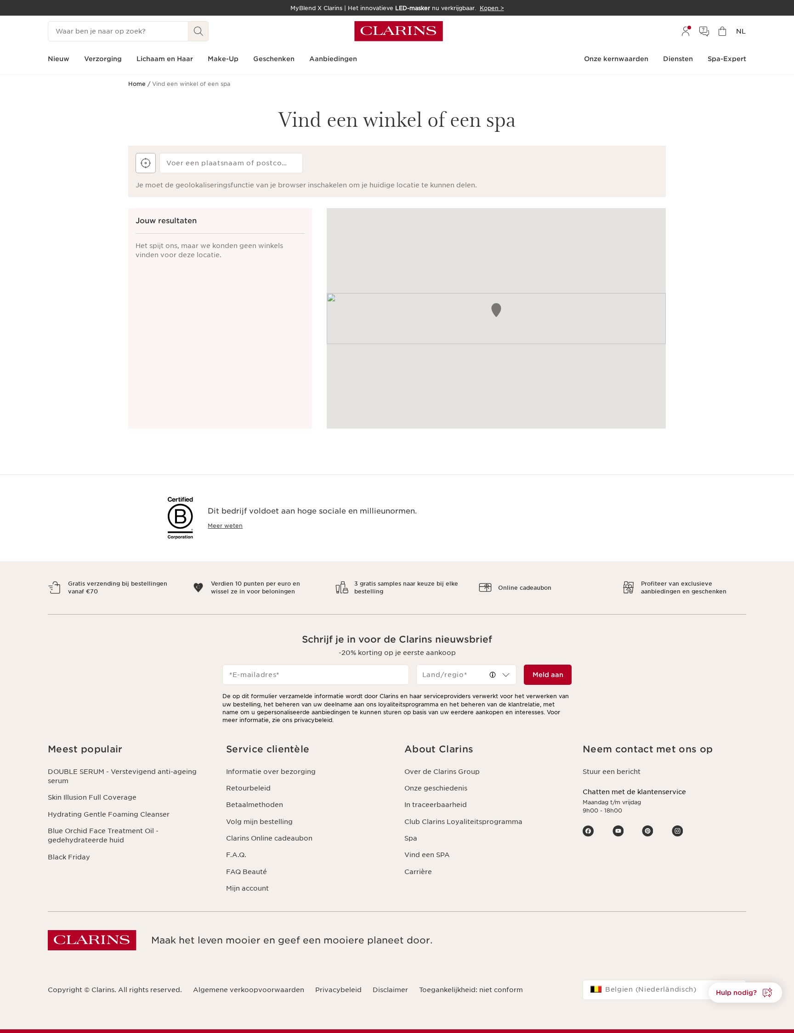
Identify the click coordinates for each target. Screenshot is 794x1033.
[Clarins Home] (399, 31)
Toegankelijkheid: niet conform (471, 989)
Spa (410, 838)
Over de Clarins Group (442, 771)
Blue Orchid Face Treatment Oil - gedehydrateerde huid (103, 835)
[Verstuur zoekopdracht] (198, 31)
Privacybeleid (338, 989)
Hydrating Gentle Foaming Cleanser (109, 814)
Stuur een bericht (612, 771)
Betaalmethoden (254, 804)
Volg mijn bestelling (259, 821)
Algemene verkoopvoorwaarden (248, 989)
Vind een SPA (427, 854)
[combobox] (466, 675)
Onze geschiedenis (435, 788)
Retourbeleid (248, 788)
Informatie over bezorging (271, 771)
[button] (492, 674)
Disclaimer (390, 989)
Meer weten (225, 525)
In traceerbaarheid (435, 804)
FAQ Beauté (246, 871)
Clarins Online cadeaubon (269, 838)
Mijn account (247, 888)
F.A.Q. (236, 854)
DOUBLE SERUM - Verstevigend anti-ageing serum (122, 776)
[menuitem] (685, 31)
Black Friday (69, 857)
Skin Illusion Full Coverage (92, 797)
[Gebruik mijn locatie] (146, 163)
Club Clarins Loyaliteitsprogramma (463, 821)
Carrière (418, 871)
